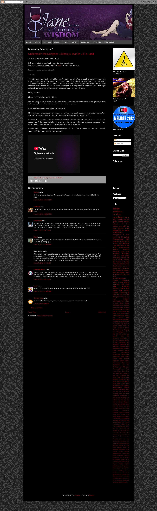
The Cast (47, 42)
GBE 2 (116, 286)
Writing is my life (123, 245)
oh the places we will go (121, 225)
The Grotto (125, 256)
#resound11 (125, 410)
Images (57, 42)
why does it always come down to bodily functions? (121, 326)
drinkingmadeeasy (118, 315)
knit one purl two (124, 461)
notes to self (118, 282)
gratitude (124, 332)
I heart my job (124, 428)
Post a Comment (36, 308)
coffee (120, 451)
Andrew (121, 264)
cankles (115, 451)
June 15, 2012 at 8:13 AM (42, 230)
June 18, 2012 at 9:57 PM (42, 279)
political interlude (121, 249)
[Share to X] (36, 181)
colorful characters (121, 280)
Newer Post (32, 312)
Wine (127, 443)
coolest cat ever (123, 266)
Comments (119, 144)
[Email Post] (45, 181)
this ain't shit (117, 311)
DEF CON (125, 284)
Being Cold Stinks (119, 414)
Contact (74, 42)
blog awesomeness (121, 247)
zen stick (125, 230)
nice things (122, 466)
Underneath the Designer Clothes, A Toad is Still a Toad (61, 53)
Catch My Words (39, 270)
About (37, 42)
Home (28, 42)
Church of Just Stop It (121, 293)
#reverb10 (117, 230)
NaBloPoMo (117, 232)
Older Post (101, 312)
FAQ (65, 42)
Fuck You (121, 422)
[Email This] (31, 181)
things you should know (121, 404)
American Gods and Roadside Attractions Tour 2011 (121, 254)
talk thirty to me (121, 476)
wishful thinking (123, 482)
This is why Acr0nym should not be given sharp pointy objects (121, 379)
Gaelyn (36, 192)
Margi (36, 237)
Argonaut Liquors (124, 412)
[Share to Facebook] (38, 181)
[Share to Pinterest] (41, 181)
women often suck (122, 363)
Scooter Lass (38, 298)
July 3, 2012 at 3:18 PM (41, 304)
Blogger (91, 495)
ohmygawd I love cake (122, 309)
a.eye (36, 286)
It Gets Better (118, 303)
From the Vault (118, 295)
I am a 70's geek (124, 367)
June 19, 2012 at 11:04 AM (42, 291)
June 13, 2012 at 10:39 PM (43, 200)
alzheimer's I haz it (118, 385)
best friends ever (121, 228)
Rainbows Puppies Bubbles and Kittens (121, 289)
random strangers (123, 340)
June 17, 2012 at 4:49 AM (42, 263)
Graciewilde (38, 221)
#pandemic (116, 365)
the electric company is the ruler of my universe (121, 478)
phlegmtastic (117, 268)
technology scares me (121, 258)
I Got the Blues (124, 424)
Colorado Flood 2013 (119, 418)
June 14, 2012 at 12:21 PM (43, 214)
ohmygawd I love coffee (121, 301)
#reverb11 (115, 412)
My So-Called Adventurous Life (121, 238)
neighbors (116, 395)
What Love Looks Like (121, 383)
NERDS (115, 430)
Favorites (85, 42)
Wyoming (122, 346)
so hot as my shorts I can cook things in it (121, 402)
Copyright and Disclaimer (103, 42)
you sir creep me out (121, 406)
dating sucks (121, 305)
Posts (118, 140)
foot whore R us (123, 389)
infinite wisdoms (38, 178)
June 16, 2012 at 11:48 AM (42, 245)
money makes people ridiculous (53, 178)
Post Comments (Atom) (45, 316)
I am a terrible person (119, 426)
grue (59, 65)
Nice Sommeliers (121, 433)
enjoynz (77, 495)
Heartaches (119, 270)
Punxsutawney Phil (119, 439)
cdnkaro (36, 206)
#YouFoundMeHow (119, 278)
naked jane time (124, 393)
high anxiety (124, 291)
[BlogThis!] (34, 181)
